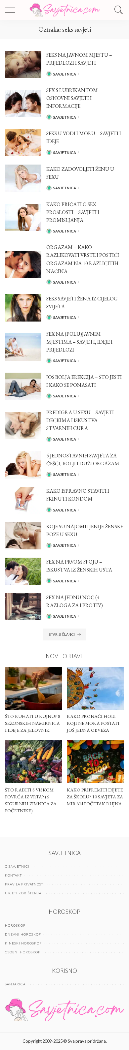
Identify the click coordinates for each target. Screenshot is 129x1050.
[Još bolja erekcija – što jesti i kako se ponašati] (23, 386)
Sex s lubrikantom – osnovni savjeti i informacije (74, 98)
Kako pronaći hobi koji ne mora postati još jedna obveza (93, 723)
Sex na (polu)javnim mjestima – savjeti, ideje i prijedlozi (79, 341)
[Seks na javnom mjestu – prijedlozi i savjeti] (23, 64)
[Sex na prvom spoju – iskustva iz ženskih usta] (23, 571)
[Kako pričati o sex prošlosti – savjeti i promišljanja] (23, 217)
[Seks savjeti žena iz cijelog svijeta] (23, 308)
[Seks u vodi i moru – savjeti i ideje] (23, 143)
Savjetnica (64, 74)
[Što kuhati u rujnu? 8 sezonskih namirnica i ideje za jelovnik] (33, 688)
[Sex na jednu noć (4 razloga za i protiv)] (23, 606)
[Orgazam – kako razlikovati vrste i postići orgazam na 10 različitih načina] (23, 264)
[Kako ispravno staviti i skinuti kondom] (23, 500)
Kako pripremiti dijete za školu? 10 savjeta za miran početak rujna (95, 797)
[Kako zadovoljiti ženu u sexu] (23, 178)
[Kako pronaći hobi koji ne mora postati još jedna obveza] (95, 688)
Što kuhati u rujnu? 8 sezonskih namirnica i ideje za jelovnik (32, 723)
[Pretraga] (117, 10)
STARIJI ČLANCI (62, 634)
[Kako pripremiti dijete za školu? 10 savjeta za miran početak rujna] (95, 761)
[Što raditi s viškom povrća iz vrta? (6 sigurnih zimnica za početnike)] (33, 761)
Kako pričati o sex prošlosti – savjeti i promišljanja (72, 212)
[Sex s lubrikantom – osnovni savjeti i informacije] (23, 103)
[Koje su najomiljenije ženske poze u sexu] (23, 535)
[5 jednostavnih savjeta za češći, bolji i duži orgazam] (23, 465)
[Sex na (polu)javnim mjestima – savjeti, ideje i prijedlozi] (23, 347)
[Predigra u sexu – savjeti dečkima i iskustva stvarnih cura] (23, 425)
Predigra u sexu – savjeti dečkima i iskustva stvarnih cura (80, 420)
